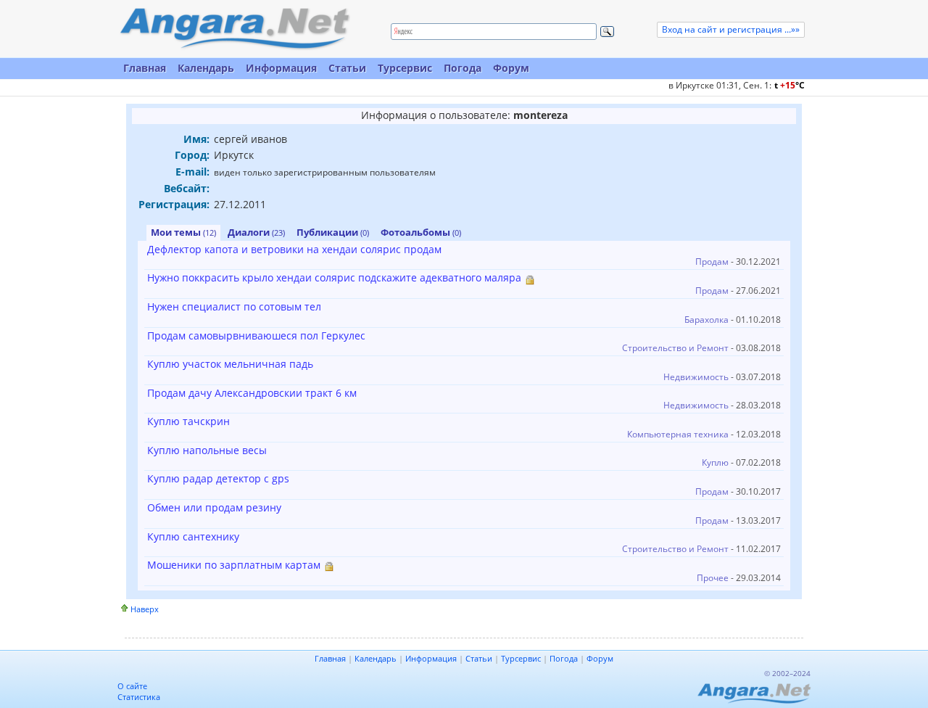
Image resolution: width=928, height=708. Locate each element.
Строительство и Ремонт (675, 348)
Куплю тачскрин (188, 421)
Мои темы (183, 232)
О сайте (132, 685)
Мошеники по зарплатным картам (233, 565)
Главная (144, 68)
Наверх (144, 609)
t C (789, 85)
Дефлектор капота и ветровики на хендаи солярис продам (294, 249)
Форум (511, 68)
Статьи (347, 68)
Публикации (333, 232)
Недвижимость (696, 377)
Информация (281, 68)
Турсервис (405, 68)
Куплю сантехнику (193, 536)
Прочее (713, 578)
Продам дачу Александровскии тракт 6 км (252, 393)
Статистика (138, 696)
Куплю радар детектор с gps (218, 478)
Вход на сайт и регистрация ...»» (731, 29)
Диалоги (256, 232)
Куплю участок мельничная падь (230, 364)
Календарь (206, 68)
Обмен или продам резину (214, 507)
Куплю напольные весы (207, 450)
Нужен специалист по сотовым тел (234, 306)
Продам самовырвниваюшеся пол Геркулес (256, 335)
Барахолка (706, 319)
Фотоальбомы (421, 232)
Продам (712, 261)
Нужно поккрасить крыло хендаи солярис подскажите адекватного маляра (334, 277)
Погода (462, 68)
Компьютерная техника (678, 434)
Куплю (715, 462)
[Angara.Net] (234, 29)
